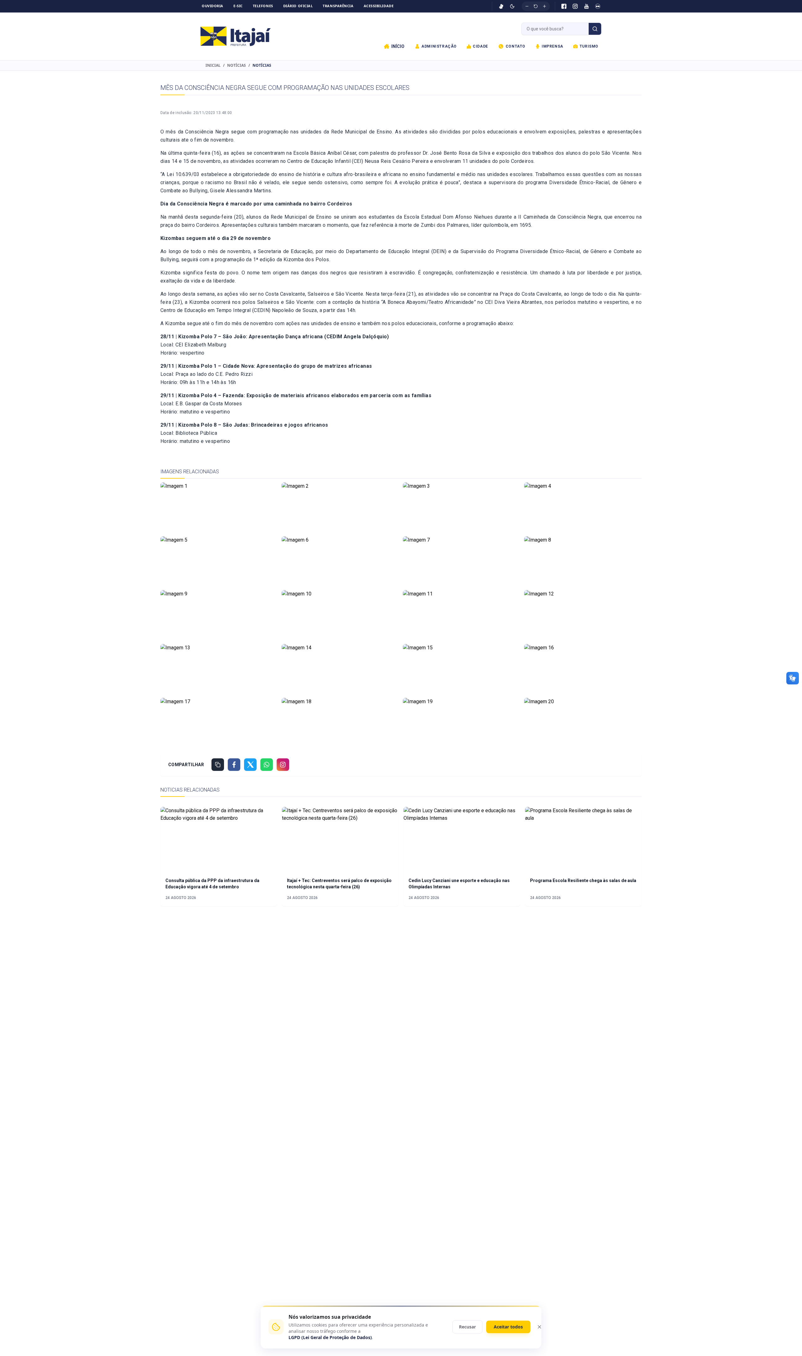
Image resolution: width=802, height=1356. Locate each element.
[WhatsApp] (266, 764)
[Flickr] (598, 6)
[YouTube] (586, 6)
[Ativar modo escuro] (512, 6)
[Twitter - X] (250, 764)
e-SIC (238, 5)
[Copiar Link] (217, 764)
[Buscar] (595, 29)
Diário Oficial (298, 5)
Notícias (236, 65)
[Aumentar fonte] (544, 6)
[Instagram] (575, 6)
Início (397, 46)
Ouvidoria (212, 5)
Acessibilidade (379, 5)
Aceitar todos (508, 1327)
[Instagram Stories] (283, 764)
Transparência (338, 5)
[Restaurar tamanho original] (536, 6)
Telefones (263, 5)
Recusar (467, 1327)
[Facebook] (564, 6)
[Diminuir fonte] (527, 6)
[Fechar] (539, 1327)
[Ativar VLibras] (501, 6)
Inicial (213, 65)
